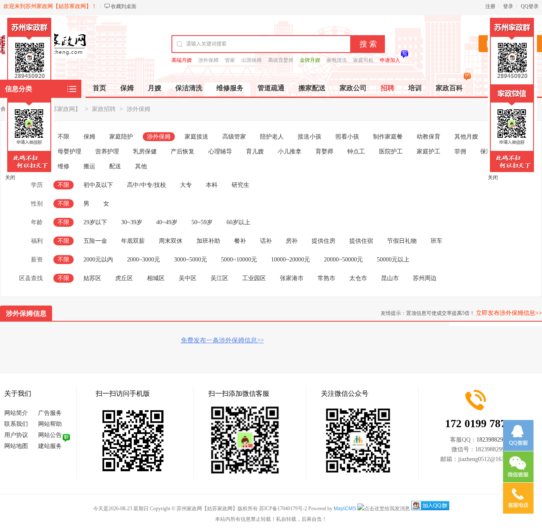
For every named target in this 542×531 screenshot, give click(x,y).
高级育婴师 (280, 60)
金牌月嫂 (310, 60)
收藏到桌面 (123, 6)
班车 (436, 241)
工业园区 (254, 278)
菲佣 (460, 151)
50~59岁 (202, 222)
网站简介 (16, 413)
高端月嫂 (181, 60)
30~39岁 (131, 222)
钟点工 (356, 151)
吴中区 (187, 278)
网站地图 (16, 446)
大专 (186, 185)
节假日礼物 (402, 241)
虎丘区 (124, 278)
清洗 (512, 151)
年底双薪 (133, 241)
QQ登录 (530, 6)
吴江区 (219, 278)
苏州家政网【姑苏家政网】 (45, 109)
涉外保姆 (208, 60)
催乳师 (501, 136)
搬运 (89, 166)
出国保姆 (251, 60)
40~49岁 (166, 222)
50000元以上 (393, 259)
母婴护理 (69, 151)
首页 (99, 88)
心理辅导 (220, 151)
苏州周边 (425, 278)
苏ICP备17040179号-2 (283, 509)
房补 (292, 241)
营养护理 (107, 151)
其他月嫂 (466, 136)
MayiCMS (345, 509)
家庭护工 (428, 151)
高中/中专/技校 (146, 185)
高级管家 (234, 136)
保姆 (89, 136)
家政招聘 (104, 109)
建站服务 (50, 446)
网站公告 (50, 435)
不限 (63, 136)
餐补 (240, 241)
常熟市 (326, 278)
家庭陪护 (121, 136)
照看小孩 (347, 136)
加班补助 (208, 241)
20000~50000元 (343, 259)
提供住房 (323, 241)
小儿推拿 (289, 151)
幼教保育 (428, 136)
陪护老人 (272, 136)
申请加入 (390, 60)
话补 (266, 241)
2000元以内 (98, 259)
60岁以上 (238, 222)
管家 (230, 60)
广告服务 (50, 413)
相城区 (156, 278)
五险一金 (95, 241)
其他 (141, 166)
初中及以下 (98, 185)
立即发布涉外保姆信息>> (509, 313)
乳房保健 (145, 151)
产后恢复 (182, 151)
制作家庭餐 (388, 136)
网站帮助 (50, 424)
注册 (490, 6)
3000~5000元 (190, 259)
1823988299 (491, 439)
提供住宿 (361, 241)
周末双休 (171, 241)
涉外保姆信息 (26, 313)
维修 (63, 166)
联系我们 (16, 424)
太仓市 (358, 278)
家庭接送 (196, 136)
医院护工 (391, 151)
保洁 (486, 151)
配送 (115, 166)
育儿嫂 (255, 151)
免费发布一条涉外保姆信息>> (222, 340)
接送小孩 (309, 136)
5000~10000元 (239, 259)
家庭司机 (363, 60)
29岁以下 (95, 222)
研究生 (240, 185)
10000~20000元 (290, 259)
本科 (212, 185)
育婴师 (324, 151)
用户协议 (16, 435)
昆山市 (390, 278)
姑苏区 (92, 278)
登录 (508, 6)
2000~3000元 (143, 259)
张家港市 (292, 278)
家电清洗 (336, 60)
